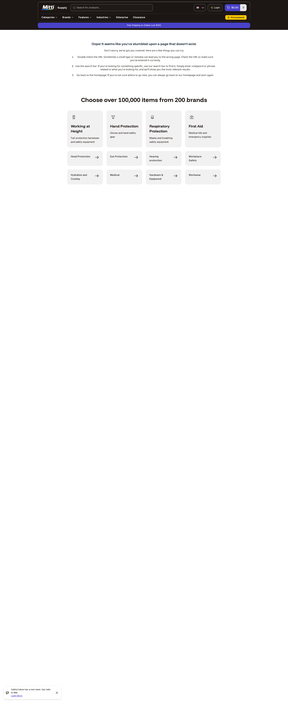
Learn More (16, 695)
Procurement (237, 17)
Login (217, 7)
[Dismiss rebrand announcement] (56, 692)
